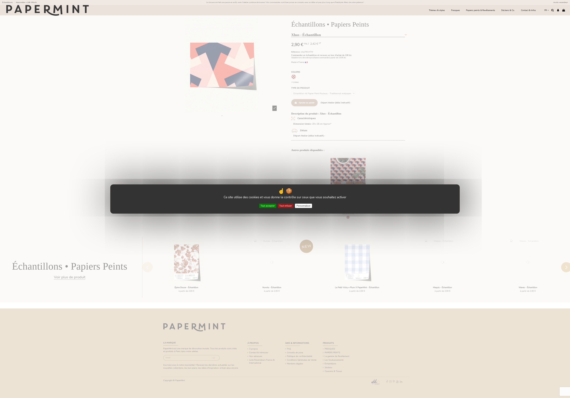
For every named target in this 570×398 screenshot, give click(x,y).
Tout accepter (268, 205)
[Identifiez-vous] (558, 10)
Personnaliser (303, 205)
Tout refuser (285, 205)
